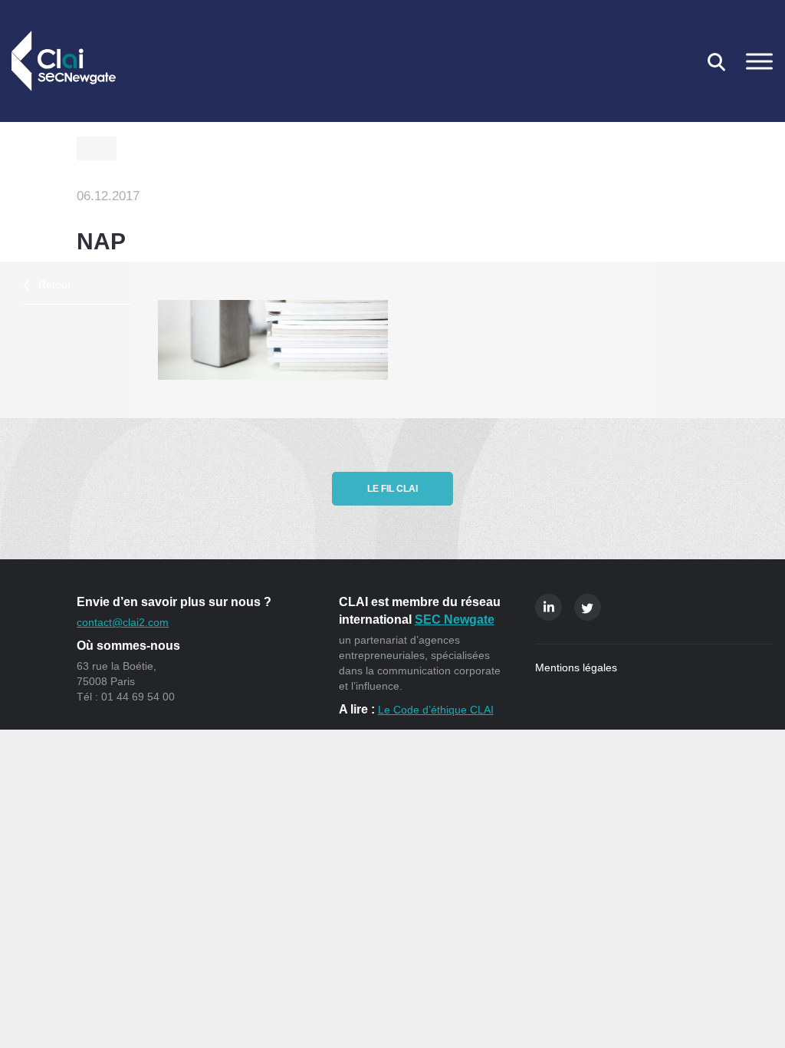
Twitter (587, 607)
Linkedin (548, 607)
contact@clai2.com (123, 622)
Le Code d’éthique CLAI (436, 710)
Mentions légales (576, 667)
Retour (54, 284)
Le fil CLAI (392, 488)
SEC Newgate (454, 619)
